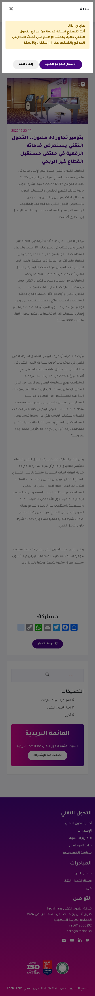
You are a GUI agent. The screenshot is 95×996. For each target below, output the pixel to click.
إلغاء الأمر (26, 64)
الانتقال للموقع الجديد (60, 64)
